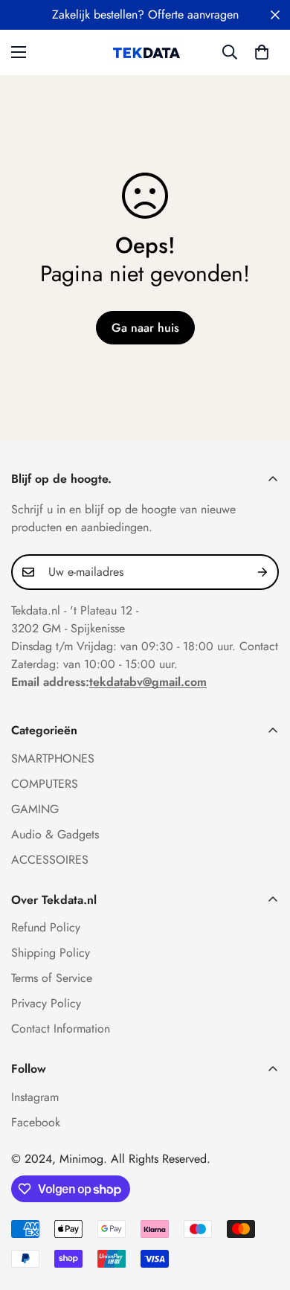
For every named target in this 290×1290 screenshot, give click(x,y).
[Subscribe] (262, 572)
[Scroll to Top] (263, 1211)
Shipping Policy (50, 952)
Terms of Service (51, 977)
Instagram (35, 1097)
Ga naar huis (145, 327)
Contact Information (60, 1028)
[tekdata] (145, 52)
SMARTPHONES (52, 758)
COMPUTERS (44, 783)
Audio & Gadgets (55, 834)
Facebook (35, 1122)
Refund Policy (45, 927)
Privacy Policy (46, 1003)
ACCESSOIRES (49, 859)
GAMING (35, 809)
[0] (262, 52)
